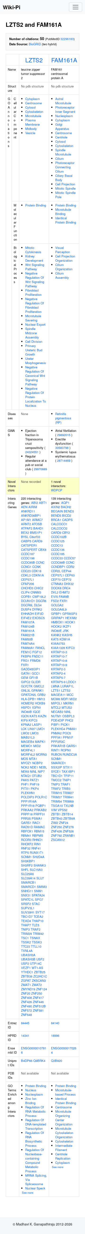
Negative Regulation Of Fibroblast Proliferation (34, 305)
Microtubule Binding (63, 211)
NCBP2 (37, 763)
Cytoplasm (32, 98)
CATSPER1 (29, 545)
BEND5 (56, 515)
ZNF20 (25, 993)
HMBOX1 (57, 622)
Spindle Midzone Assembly (32, 332)
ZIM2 (54, 822)
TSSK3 (37, 942)
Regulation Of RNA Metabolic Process (35, 1111)
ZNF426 (26, 1002)
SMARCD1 (28, 886)
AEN (24, 507)
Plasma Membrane (32, 122)
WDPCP (56, 490)
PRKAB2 (40, 810)
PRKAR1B (58, 746)
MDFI (64, 699)
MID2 (37, 746)
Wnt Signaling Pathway (34, 266)
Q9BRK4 (39, 1060)
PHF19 (34, 784)
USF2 (40, 959)
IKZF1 (67, 626)
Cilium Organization (63, 266)
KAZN (42, 716)
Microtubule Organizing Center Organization (63, 1117)
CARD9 (37, 541)
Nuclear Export (35, 324)
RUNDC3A (70, 754)
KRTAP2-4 (58, 673)
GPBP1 (56, 613)
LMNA (55, 686)
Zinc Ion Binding (30, 1100)
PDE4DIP (57, 720)
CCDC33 (57, 558)
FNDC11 (37, 656)
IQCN (25, 716)
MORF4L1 (28, 750)
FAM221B (27, 635)
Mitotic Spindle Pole (65, 194)
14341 (25, 1035)
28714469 (63, 460)
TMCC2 (56, 780)
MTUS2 (67, 707)
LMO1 (41, 729)
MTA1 (33, 758)
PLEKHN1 (28, 793)
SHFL (25, 869)
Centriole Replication (62, 1156)
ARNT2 (26, 524)
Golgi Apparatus (62, 126)
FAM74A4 (27, 643)
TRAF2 (35, 929)
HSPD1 (26, 707)
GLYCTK (27, 686)
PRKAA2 (27, 810)
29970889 (40, 469)
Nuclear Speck (35, 1188)
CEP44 (66, 571)
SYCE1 (56, 771)
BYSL (25, 537)
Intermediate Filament (63, 1147)
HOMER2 (27, 703)
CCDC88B (58, 562)
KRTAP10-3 (59, 652)
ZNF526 (68, 831)
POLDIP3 (27, 797)
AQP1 (65, 502)
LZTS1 (55, 690)
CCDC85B (28, 562)
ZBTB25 (39, 972)
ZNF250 (36, 993)
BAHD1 (38, 528)
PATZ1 (34, 780)
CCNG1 (26, 566)
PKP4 (35, 788)
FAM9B (64, 596)
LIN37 (32, 729)
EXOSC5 (38, 618)
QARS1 (26, 822)
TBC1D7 (27, 916)
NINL (33, 771)
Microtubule (33, 116)
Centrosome (33, 103)
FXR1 (25, 665)
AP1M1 (26, 519)
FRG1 (25, 660)
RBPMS (37, 835)
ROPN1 (66, 750)
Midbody (31, 128)
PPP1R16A (29, 801)
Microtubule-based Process (65, 1092)
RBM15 (39, 831)
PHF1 (25, 784)
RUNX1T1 (36, 852)
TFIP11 (69, 775)
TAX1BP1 (68, 771)
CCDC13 (57, 545)
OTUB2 (37, 775)
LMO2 (25, 733)
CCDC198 (27, 558)
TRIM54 (56, 801)
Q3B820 (56, 1060)
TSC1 (25, 938)
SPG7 (39, 899)
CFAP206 (27, 583)
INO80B (26, 711)
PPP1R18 (27, 805)
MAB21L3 (27, 737)
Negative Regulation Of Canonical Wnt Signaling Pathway (35, 375)
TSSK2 (26, 942)
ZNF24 (63, 822)
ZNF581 (38, 1010)
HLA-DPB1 (28, 699)
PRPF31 (39, 814)
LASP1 (37, 724)
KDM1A (65, 639)
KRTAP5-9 (58, 682)
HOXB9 (40, 703)
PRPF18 (27, 814)
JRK (66, 630)
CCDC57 (70, 558)
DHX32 (69, 583)
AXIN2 (55, 507)
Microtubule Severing (33, 318)
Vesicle (30, 133)
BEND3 (69, 511)
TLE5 (35, 925)
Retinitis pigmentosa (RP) (63, 418)
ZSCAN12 (58, 839)
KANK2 (56, 635)
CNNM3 (35, 592)
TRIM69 (68, 801)
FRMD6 (35, 660)
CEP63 (70, 575)
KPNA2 (26, 724)
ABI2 (34, 502)
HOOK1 (70, 622)
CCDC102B (59, 537)
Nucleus (30, 1090)
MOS (24, 758)
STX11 (67, 767)
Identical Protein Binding (65, 220)
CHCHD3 (27, 588)
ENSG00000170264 (63, 1050)
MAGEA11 (58, 694)
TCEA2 (38, 916)
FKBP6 (26, 656)
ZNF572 (26, 1010)
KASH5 (67, 635)
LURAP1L (67, 686)
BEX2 (25, 532)
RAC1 (36, 822)
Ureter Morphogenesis (35, 360)
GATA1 (26, 673)
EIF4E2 (26, 618)
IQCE (36, 711)
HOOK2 (56, 626)
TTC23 (25, 946)
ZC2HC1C (40, 976)
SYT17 (40, 912)
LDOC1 (71, 682)
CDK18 (36, 571)
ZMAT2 (37, 985)
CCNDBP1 (58, 566)
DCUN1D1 (28, 601)
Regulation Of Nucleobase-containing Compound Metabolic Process (34, 1160)
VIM (54, 810)
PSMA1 (37, 818)
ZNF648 (26, 1014)
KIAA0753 (58, 643)
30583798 (61, 447)
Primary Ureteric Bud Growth (33, 349)
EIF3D (39, 613)
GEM (24, 677)
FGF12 (37, 652)
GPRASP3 (69, 613)
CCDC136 (57, 549)
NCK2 (25, 767)
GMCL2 (39, 686)
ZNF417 (38, 997)
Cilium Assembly (62, 275)
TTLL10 (36, 946)
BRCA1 (56, 519)
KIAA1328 (58, 647)
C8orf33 (35, 537)
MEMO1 (26, 746)
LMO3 (34, 733)
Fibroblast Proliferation (33, 292)
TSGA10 (57, 805)
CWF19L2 (39, 596)
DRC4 (66, 588)
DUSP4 (26, 609)
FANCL (40, 647)
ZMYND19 (28, 989)
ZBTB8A (69, 818)
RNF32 (25, 848)
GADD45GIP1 (30, 669)
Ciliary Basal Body (63, 177)
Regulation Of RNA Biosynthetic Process (34, 1139)
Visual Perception (62, 249)
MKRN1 (68, 703)
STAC (36, 903)
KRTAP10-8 (59, 660)
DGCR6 (41, 601)
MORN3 (41, 754)
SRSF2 (26, 903)
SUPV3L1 (27, 908)
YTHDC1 (27, 972)
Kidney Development (34, 258)
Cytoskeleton (34, 111)
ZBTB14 (67, 814)
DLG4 (38, 605)
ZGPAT (26, 980)
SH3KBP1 (28, 861)
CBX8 (42, 549)
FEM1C (26, 652)
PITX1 (25, 788)
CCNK (36, 566)
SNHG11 (27, 891)
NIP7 (41, 771)
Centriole (61, 137)
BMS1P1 (36, 532)
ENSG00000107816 (33, 1050)
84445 (25, 1023)
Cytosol (30, 107)
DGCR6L (27, 605)
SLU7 (40, 878)
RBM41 (26, 835)
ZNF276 (68, 827)
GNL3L (25, 690)
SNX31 (26, 895)
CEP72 (66, 579)
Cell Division (33, 341)
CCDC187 (27, 554)
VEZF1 (26, 967)
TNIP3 (25, 929)
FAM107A (27, 622)
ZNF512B (39, 1006)
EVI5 (54, 596)
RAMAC (39, 827)
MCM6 (55, 699)
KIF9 (24, 720)
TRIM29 (26, 933)
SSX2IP (56, 767)
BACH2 (66, 507)
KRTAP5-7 (58, 677)
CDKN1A (38, 575)
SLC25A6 (27, 874)
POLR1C (41, 797)
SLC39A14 (28, 878)
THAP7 (26, 925)
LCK (24, 729)
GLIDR (35, 682)
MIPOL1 (56, 703)
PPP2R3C (58, 741)
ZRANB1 (69, 835)
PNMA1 (71, 729)
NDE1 (34, 767)
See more (27, 1192)
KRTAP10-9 (59, 665)
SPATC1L (27, 899)
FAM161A (64, 59)
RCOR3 (26, 839)
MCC (70, 694)
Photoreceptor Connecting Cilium (64, 167)
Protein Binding (35, 205)
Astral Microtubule (63, 100)
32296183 (67, 39)
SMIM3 (42, 886)
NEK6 (25, 771)
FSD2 (55, 601)
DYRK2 (37, 609)
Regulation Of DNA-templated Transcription (35, 1124)
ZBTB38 (26, 976)
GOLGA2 (57, 605)
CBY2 (66, 532)
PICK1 (65, 724)
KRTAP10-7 (59, 656)
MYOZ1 (26, 763)
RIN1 (37, 844)
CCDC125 (57, 541)
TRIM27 (68, 793)
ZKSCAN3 (39, 980)
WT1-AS (37, 967)
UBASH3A (28, 955)
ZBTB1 (56, 814)
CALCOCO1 (59, 524)
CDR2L (56, 571)
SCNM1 (26, 857)
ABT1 (43, 502)
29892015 (63, 435)
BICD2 (66, 515)
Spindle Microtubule (63, 152)
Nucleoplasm (64, 116)
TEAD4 (26, 921)
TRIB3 (66, 788)
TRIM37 (56, 797)
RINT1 (55, 750)
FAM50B (27, 639)
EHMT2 (64, 592)
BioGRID (35, 44)
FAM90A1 (27, 647)
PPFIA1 (56, 737)
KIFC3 (33, 720)
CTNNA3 (57, 583)
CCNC (40, 562)
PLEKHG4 (58, 729)
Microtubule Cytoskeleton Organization (64, 1132)
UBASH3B (28, 959)
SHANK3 (40, 865)
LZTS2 (34, 59)
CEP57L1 (27, 579)
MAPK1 (40, 741)
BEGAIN (57, 511)
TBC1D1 (57, 775)
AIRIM (32, 507)
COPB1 (26, 596)
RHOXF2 (27, 844)
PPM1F (68, 737)
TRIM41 (68, 797)
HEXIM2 (71, 618)
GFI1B (33, 677)
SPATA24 (38, 895)
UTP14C (36, 963)
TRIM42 (38, 933)
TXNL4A (27, 950)
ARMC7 (37, 519)
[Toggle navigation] (75, 7)
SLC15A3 (36, 869)
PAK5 (25, 780)
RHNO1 (37, 839)
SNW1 (38, 891)
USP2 (25, 963)
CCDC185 (57, 554)
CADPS (67, 519)
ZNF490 (26, 1006)
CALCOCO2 (59, 528)
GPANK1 (37, 690)
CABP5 (26, 541)
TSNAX (35, 938)
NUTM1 (56, 716)
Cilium (59, 158)
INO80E (56, 630)
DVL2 (54, 592)
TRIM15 (56, 793)
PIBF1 (55, 724)
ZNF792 (56, 835)
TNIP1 (66, 780)
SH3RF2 (27, 865)
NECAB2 (57, 711)
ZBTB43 (56, 818)
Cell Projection (65, 184)
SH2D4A (38, 857)
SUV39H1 (27, 912)
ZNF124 (41, 989)
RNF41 (36, 848)
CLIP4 (25, 592)
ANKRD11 (28, 511)
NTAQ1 (26, 775)
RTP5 (25, 852)
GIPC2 (25, 682)
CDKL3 (26, 575)
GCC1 (36, 673)
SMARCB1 (28, 882)
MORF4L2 (28, 754)
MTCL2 (56, 707)
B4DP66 (26, 1060)
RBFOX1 (27, 831)
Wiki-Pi (11, 7)
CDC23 (26, 571)
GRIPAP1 (57, 618)
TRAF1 (65, 784)
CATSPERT (29, 549)
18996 (55, 1035)
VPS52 (62, 810)
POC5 (67, 733)
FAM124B (27, 626)
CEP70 (56, 579)
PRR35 (26, 818)
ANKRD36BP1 (31, 515)
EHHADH (27, 613)
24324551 (31, 452)
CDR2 (70, 566)
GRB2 (41, 694)
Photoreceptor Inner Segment (65, 109)
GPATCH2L (28, 694)
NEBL (43, 767)
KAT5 (33, 716)
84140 (55, 1023)
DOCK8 (56, 588)
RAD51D (27, 827)
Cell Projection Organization (65, 258)
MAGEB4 (27, 741)
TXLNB (69, 805)
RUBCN (56, 754)
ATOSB (37, 524)
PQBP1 (40, 805)
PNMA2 (56, 733)
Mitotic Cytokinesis (33, 249)
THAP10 (37, 921)
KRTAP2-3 (58, 669)
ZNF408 (26, 997)
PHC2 (69, 720)
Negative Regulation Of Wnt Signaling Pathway (34, 279)
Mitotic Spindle (65, 188)
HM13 (41, 699)
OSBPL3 (68, 716)
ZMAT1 (26, 985)
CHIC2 (38, 588)
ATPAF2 (26, 528)
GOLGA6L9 (59, 609)
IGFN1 (36, 707)
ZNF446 (38, 1002)
